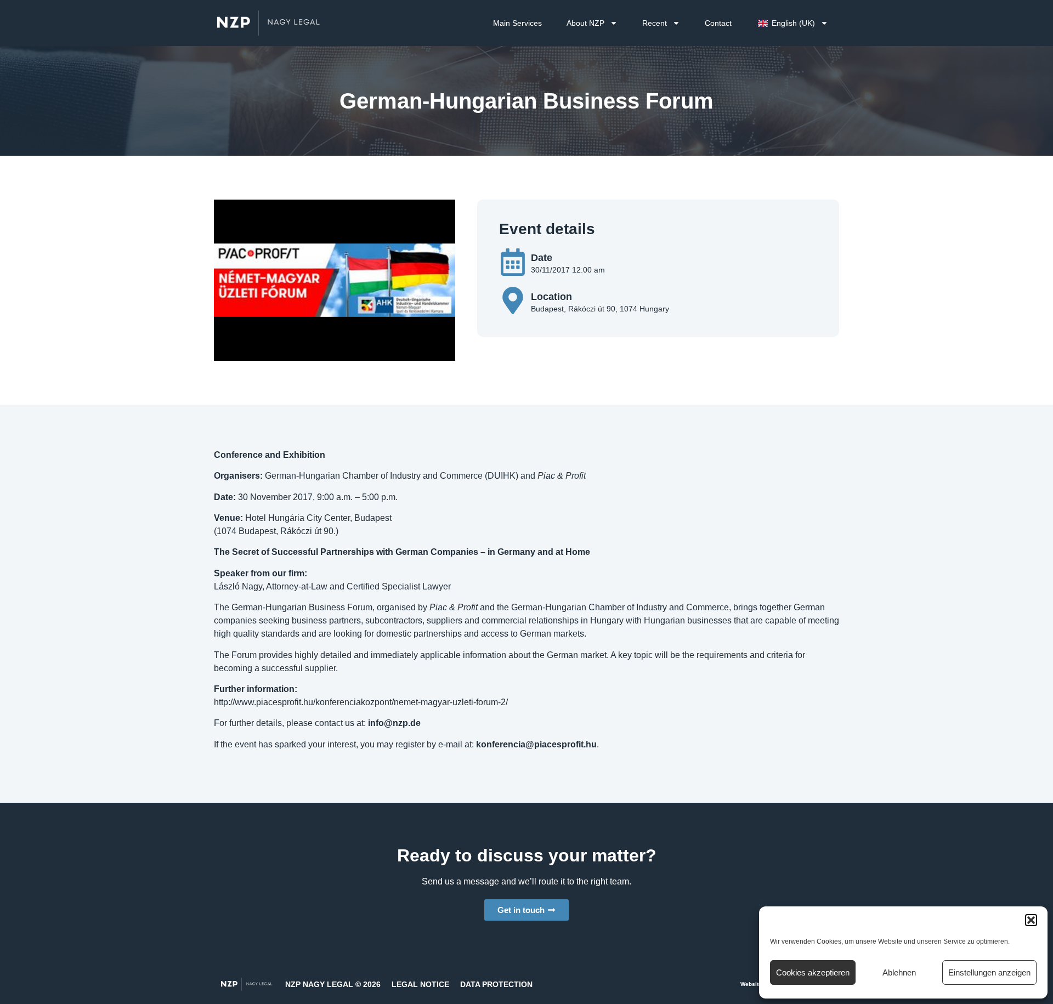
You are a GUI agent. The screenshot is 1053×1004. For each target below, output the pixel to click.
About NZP (585, 23)
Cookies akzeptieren (813, 972)
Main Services (517, 23)
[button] (1031, 920)
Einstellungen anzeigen (989, 972)
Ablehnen (899, 972)
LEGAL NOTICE (420, 984)
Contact (718, 23)
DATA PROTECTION (496, 984)
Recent (654, 23)
